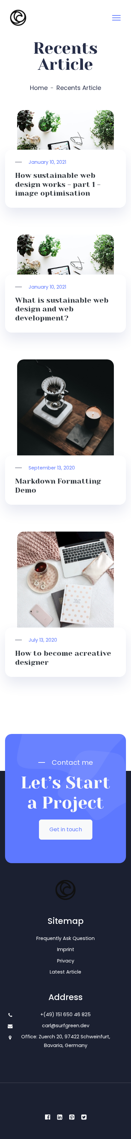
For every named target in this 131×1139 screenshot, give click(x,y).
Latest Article (65, 972)
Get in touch (65, 829)
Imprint (65, 949)
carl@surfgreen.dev (65, 1025)
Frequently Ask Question (65, 938)
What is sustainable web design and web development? (61, 309)
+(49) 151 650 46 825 (65, 1014)
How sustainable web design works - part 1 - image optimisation (57, 184)
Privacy (65, 960)
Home (39, 88)
